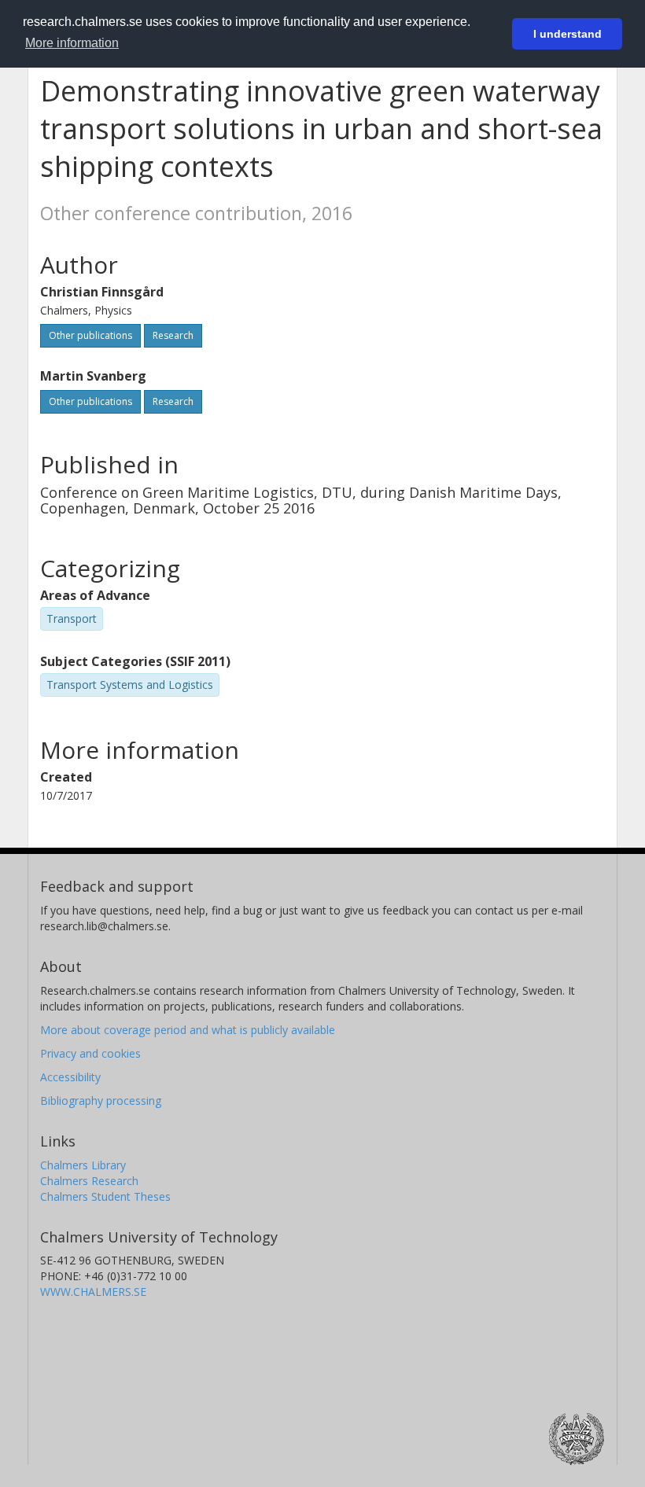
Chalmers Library (83, 1165)
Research (173, 335)
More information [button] (72, 43)
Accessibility (70, 1076)
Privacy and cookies (90, 1053)
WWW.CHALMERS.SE (93, 1291)
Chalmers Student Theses (105, 1196)
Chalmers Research (89, 1180)
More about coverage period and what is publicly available (187, 1029)
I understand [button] (567, 34)
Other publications (90, 335)
